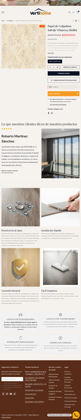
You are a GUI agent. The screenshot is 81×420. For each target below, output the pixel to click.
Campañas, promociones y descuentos (68, 380)
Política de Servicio (69, 394)
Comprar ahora (64, 73)
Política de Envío (69, 391)
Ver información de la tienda (58, 104)
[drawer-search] (69, 12)
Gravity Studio (6, 417)
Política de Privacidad (70, 398)
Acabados (10, 21)
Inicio (3, 21)
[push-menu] (2, 12)
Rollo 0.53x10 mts (54, 61)
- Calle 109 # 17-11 (39, 374)
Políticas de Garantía (70, 401)
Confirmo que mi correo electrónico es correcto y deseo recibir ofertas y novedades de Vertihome (13, 386)
